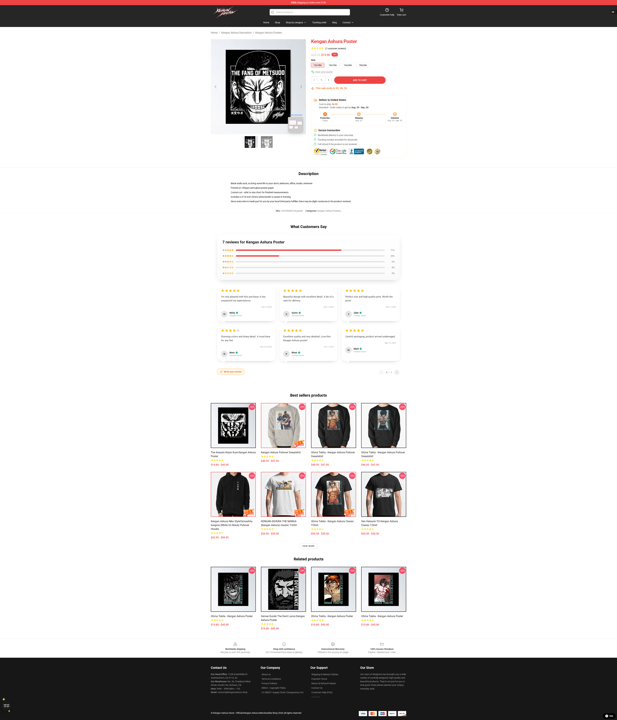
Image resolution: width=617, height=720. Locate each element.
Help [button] (611, 716)
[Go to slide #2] (266, 142)
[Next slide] (301, 86)
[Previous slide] (215, 86)
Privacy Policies (269, 683)
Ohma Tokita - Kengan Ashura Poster (232, 616)
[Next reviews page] (397, 372)
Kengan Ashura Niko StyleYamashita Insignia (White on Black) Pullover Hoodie (231, 525)
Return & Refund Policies (323, 683)
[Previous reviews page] (381, 372)
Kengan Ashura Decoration (236, 32)
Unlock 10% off (6, 705)
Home (214, 32)
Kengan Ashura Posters (268, 32)
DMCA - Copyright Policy (274, 688)
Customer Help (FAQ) (321, 692)
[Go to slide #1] (250, 142)
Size (313, 60)
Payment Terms (319, 679)
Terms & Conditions (271, 679)
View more (308, 546)
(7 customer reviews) (335, 48)
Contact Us (316, 688)
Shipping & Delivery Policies (324, 674)
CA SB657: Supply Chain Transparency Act (283, 692)
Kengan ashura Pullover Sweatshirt (281, 452)
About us (266, 674)
